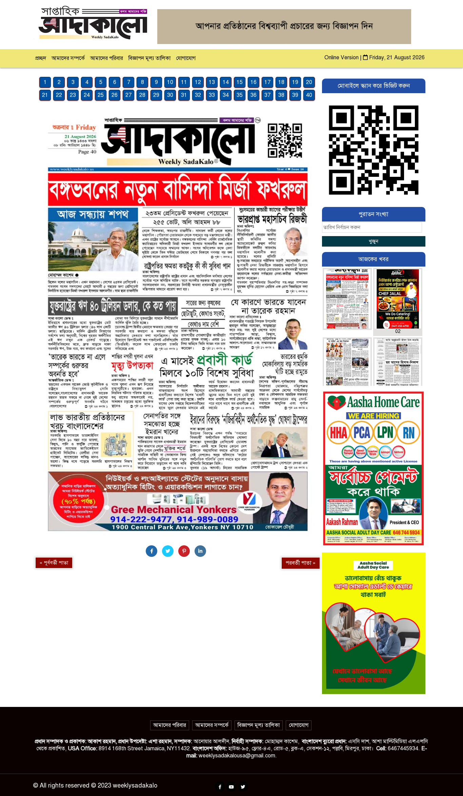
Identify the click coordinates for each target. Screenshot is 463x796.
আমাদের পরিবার (106, 58)
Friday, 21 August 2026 (396, 57)
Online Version (342, 57)
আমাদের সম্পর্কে (68, 58)
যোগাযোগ (186, 58)
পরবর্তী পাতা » (301, 563)
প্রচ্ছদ (40, 58)
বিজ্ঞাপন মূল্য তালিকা (149, 58)
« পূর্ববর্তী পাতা (54, 563)
